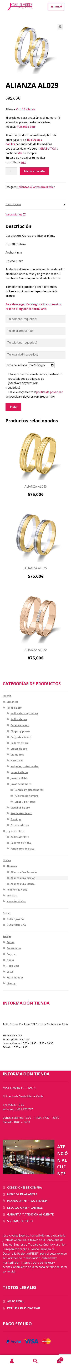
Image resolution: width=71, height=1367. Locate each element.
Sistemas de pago (20, 1221)
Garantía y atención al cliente (30, 1214)
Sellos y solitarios (25, 801)
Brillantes (12, 701)
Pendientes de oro (21, 813)
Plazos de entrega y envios (27, 1201)
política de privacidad (49, 392)
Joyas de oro (14, 707)
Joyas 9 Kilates (19, 772)
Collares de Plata (21, 842)
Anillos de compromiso (24, 713)
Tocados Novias (16, 901)
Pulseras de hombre (26, 795)
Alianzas (24, 187)
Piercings (16, 819)
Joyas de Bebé (19, 778)
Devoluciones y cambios (25, 1208)
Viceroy (11, 983)
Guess (10, 960)
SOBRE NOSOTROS (14, 1016)
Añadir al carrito (34, 171)
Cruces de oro (19, 748)
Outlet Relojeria (16, 925)
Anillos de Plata (20, 837)
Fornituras (17, 760)
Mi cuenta (12, 1361)
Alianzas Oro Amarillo (24, 872)
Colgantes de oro (21, 737)
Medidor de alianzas (22, 1194)
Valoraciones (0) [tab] (16, 214)
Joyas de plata (15, 831)
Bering (10, 942)
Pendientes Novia (17, 889)
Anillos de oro (19, 719)
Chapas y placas (20, 731)
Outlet (7, 913)
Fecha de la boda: (17, 365)
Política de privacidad (23, 1308)
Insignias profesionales (24, 766)
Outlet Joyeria (15, 919)
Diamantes (17, 754)
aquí (23, 162)
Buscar (35, 1361)
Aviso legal (15, 1301)
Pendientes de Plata (22, 848)
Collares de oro (20, 743)
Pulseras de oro (20, 825)
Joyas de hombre (21, 784)
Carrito (54, 1358)
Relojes (7, 936)
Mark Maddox (15, 977)
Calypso (11, 954)
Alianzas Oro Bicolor (42, 187)
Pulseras (12, 895)
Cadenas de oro (20, 725)
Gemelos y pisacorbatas (28, 789)
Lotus (10, 971)
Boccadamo (14, 948)
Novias (7, 860)
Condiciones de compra (24, 1187)
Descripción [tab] (13, 204)
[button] (60, 27)
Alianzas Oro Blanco (23, 884)
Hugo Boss (13, 965)
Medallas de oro (20, 807)
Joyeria (7, 695)
